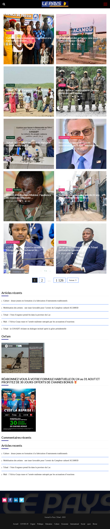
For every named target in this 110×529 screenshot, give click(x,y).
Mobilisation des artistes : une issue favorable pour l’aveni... (79, 39)
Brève (9, 190)
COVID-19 (24, 524)
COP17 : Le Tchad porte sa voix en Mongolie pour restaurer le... (25, 249)
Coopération (64, 137)
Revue (95, 524)
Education (48, 524)
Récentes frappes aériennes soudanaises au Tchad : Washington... (79, 144)
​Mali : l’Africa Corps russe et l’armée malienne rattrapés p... (79, 92)
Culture (10, 33)
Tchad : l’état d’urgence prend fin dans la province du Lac (27, 315)
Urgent (32, 524)
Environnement (13, 242)
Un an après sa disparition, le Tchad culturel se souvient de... (78, 249)
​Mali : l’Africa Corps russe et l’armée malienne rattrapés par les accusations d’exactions (38, 322)
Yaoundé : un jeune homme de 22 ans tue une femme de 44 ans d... (79, 196)
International (76, 137)
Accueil (15, 524)
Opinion (62, 85)
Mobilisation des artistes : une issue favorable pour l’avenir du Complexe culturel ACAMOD (40, 308)
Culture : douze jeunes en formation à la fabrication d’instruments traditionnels (35, 301)
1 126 (59, 280)
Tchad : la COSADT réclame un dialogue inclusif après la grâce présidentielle (34, 329)
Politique (10, 85)
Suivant (71, 280)
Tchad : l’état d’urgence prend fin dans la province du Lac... (27, 92)
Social (83, 524)
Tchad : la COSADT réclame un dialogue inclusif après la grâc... (28, 144)
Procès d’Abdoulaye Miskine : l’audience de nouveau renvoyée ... (28, 196)
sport (89, 524)
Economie (64, 524)
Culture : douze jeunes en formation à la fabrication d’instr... (28, 39)
